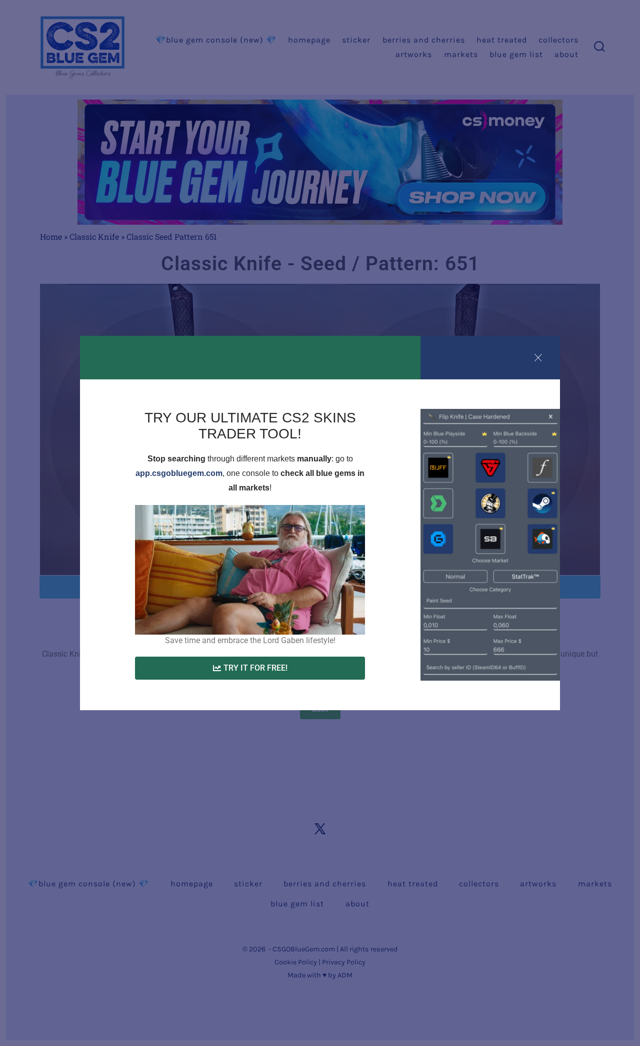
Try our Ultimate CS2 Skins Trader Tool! (250, 425)
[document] (320, 523)
